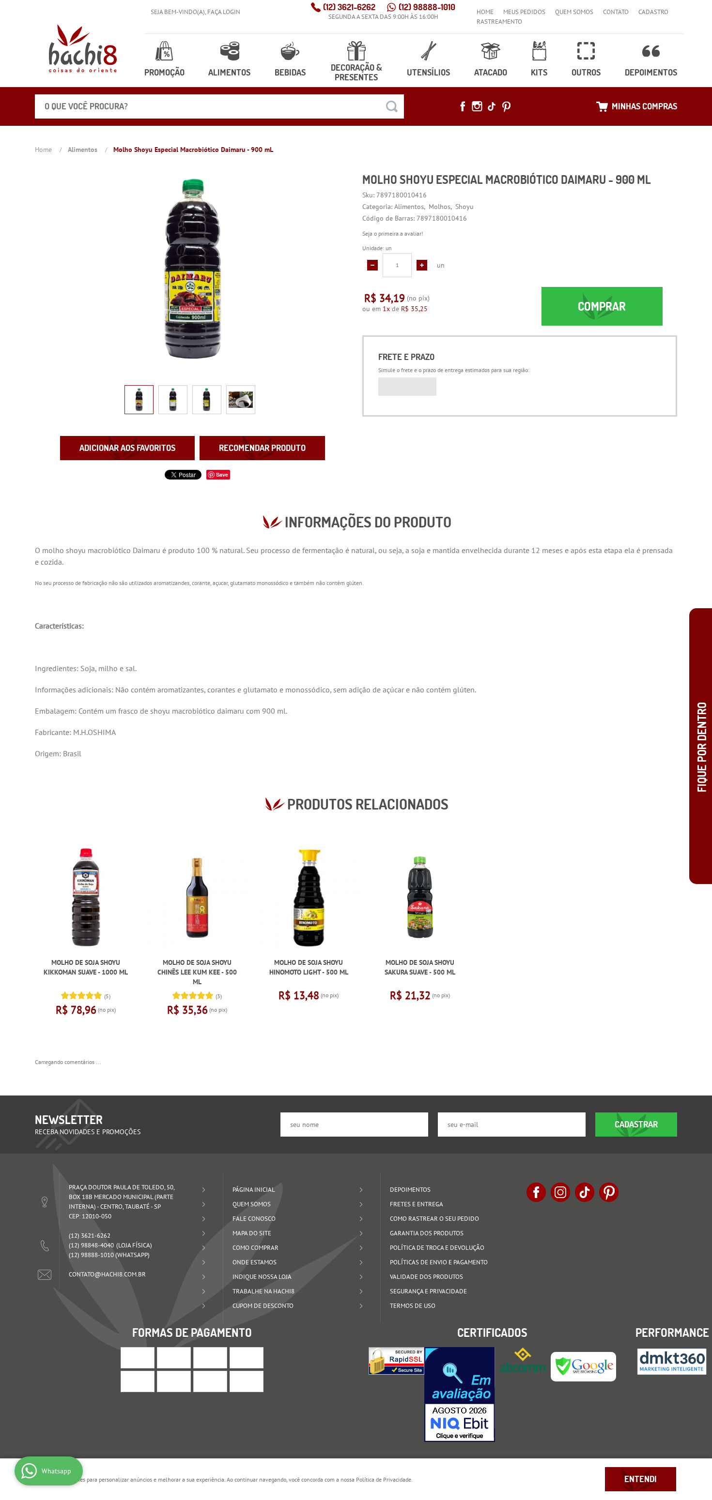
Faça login (223, 12)
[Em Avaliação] (459, 1394)
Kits (539, 72)
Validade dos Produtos (426, 1277)
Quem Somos (574, 12)
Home (485, 12)
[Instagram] (477, 106)
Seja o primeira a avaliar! (392, 233)
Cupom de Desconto (263, 1306)
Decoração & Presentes (356, 72)
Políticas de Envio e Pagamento (439, 1262)
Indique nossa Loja (262, 1277)
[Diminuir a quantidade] (372, 265)
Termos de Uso (412, 1306)
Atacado (490, 72)
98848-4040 (91, 1245)
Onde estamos (254, 1262)
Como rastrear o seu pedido (434, 1219)
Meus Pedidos (524, 12)
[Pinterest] (506, 106)
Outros (586, 72)
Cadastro (653, 12)
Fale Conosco (254, 1219)
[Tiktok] (491, 106)
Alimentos (229, 72)
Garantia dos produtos (427, 1233)
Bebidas (290, 72)
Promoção (164, 72)
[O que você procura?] (392, 106)
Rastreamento (499, 21)
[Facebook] (462, 106)
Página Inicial (253, 1189)
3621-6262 (349, 7)
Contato (616, 12)
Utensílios (428, 72)
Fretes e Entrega (416, 1204)
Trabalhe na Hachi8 (263, 1291)
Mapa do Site (251, 1233)
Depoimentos (651, 72)
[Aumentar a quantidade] (422, 265)
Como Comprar (255, 1248)
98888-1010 (427, 7)
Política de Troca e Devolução (437, 1248)
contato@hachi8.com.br (107, 1274)
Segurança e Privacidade (428, 1291)
